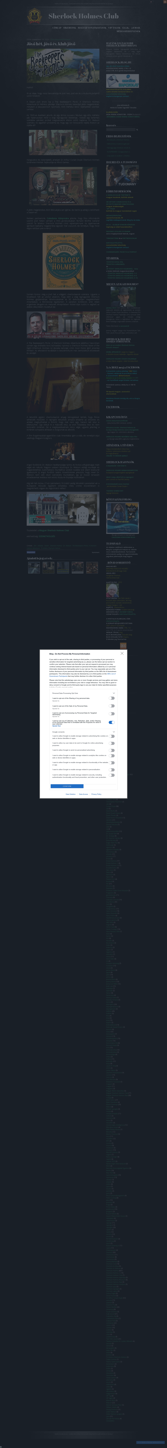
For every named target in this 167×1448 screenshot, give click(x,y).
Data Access (83, 794)
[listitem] (83, 693)
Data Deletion (71, 794)
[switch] (112, 698)
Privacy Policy (96, 794)
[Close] (123, 654)
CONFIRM (67, 786)
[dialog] (83, 724)
